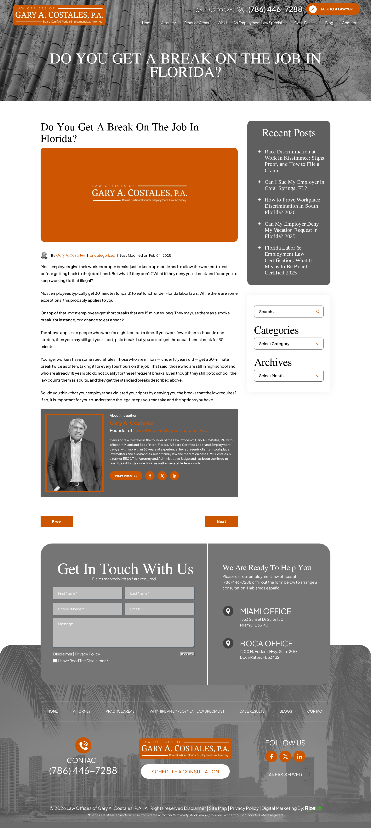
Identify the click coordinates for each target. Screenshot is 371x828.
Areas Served (285, 774)
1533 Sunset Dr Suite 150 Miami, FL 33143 (261, 622)
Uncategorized (102, 255)
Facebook (150, 475)
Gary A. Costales (70, 255)
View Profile (126, 476)
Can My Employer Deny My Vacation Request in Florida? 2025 (292, 230)
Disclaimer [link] (195, 808)
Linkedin (174, 475)
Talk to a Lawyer (336, 9)
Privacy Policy (87, 653)
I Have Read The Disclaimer (83, 660)
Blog (329, 22)
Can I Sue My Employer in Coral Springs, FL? (294, 185)
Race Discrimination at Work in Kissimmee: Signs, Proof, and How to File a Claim (295, 161)
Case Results (305, 22)
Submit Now (187, 654)
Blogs (286, 711)
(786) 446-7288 (275, 9)
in (299, 757)
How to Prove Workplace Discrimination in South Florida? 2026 (292, 206)
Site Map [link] (218, 808)
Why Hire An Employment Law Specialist (252, 22)
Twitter (162, 475)
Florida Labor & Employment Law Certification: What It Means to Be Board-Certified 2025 (288, 260)
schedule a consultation (185, 771)
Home (147, 22)
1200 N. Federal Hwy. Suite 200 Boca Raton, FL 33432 (268, 654)
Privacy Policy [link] (244, 808)
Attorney (168, 22)
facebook (271, 757)
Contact (349, 22)
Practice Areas (196, 22)
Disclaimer (62, 653)
